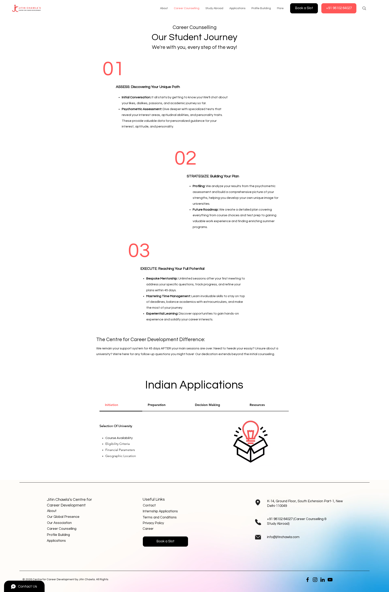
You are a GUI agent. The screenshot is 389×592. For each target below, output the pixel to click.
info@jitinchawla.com (283, 537)
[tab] (120, 405)
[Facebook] (308, 580)
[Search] (364, 8)
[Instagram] (315, 580)
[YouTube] (330, 580)
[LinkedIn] (323, 580)
